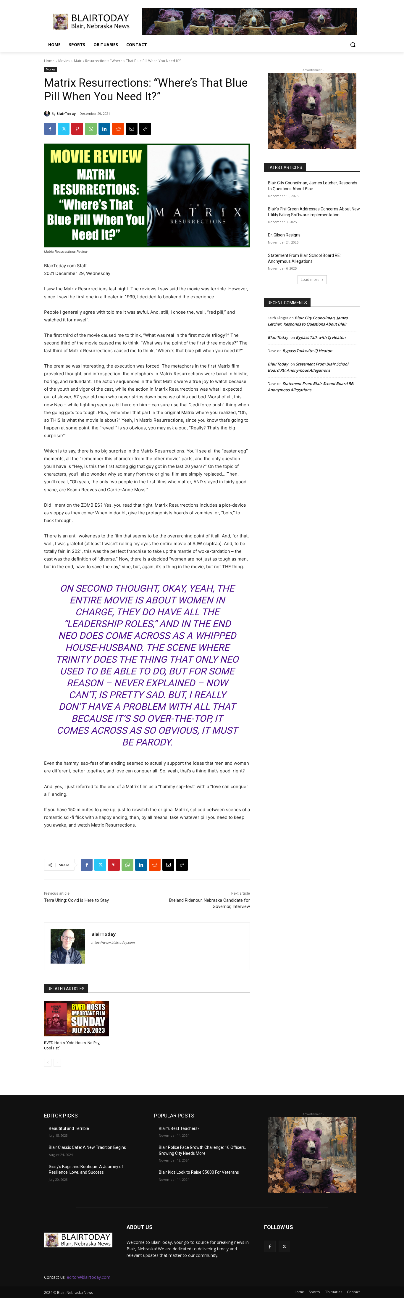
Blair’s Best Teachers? (179, 1128)
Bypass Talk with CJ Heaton (320, 337)
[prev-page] (47, 1063)
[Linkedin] (104, 129)
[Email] (132, 129)
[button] (353, 45)
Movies (64, 60)
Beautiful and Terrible (69, 1128)
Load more (310, 279)
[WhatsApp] (91, 129)
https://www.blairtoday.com (113, 943)
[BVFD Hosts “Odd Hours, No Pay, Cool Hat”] (76, 1018)
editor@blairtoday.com (88, 1277)
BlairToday (66, 113)
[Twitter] (64, 129)
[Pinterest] (77, 129)
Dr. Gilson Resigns (284, 235)
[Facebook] (50, 129)
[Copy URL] (145, 129)
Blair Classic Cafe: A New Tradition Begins (87, 1147)
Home (49, 60)
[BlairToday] (48, 114)
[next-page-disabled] (57, 1063)
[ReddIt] (118, 129)
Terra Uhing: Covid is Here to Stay (76, 900)
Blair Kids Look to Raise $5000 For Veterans (199, 1172)
